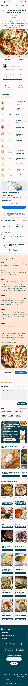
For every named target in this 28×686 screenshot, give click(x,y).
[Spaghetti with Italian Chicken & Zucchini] (21, 610)
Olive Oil (18, 146)
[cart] (25, 2)
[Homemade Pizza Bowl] (7, 518)
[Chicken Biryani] (7, 495)
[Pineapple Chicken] (21, 564)
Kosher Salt (19, 140)
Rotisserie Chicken (20, 101)
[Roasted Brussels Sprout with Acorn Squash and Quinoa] (7, 587)
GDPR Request (7, 674)
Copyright (7, 679)
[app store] (19, 649)
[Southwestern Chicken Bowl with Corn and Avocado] (21, 495)
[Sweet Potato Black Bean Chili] (21, 518)
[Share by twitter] (20, 56)
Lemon (17, 163)
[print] (3, 56)
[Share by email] (25, 56)
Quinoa (18, 108)
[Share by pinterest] (9, 56)
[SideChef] (7, 630)
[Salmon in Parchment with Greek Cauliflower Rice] (10, 463)
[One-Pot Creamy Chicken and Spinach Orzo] (7, 564)
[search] (22, 2)
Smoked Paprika (20, 127)
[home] (8, 2)
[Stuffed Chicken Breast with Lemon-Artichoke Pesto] (21, 587)
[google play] (9, 649)
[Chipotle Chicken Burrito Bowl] (7, 610)
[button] (2, 1)
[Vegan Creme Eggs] (21, 541)
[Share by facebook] (14, 56)
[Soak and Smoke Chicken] (7, 541)
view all (24, 447)
